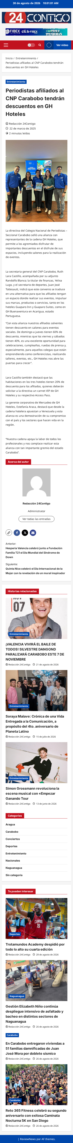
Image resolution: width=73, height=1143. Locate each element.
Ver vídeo (62, 45)
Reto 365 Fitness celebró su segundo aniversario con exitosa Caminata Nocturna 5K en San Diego (36, 1116)
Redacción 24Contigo (22, 123)
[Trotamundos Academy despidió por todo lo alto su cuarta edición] (36, 918)
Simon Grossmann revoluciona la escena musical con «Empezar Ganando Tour (32, 793)
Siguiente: (35, 569)
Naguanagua (14, 867)
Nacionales (13, 860)
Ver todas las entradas (36, 519)
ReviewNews (28, 1139)
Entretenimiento (16, 81)
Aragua (10, 824)
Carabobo (12, 831)
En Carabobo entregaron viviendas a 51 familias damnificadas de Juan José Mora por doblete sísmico (35, 1048)
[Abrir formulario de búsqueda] (40, 45)
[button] (6, 45)
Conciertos (13, 838)
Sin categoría (14, 875)
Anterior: (34, 550)
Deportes (11, 846)
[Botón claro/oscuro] (31, 45)
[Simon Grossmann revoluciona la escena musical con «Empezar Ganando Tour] (36, 762)
